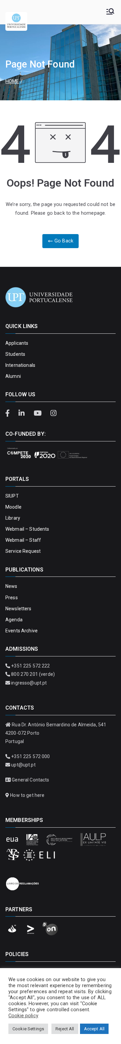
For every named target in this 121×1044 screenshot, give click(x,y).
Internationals (20, 365)
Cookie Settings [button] (28, 1028)
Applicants (16, 343)
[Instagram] (53, 413)
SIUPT (12, 496)
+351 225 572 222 (30, 665)
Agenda (14, 619)
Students (15, 354)
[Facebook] (10, 413)
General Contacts (30, 779)
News (11, 586)
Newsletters (18, 608)
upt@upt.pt (23, 764)
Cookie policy (23, 1016)
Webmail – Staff (23, 540)
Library (12, 518)
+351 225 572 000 (30, 756)
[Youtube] (38, 413)
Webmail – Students (27, 529)
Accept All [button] (94, 1028)
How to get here (27, 795)
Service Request (23, 551)
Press (11, 597)
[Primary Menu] (110, 12)
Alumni (13, 376)
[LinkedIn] (22, 413)
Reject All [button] (64, 1028)
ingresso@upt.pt (29, 683)
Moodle (13, 507)
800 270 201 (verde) (33, 674)
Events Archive (21, 630)
